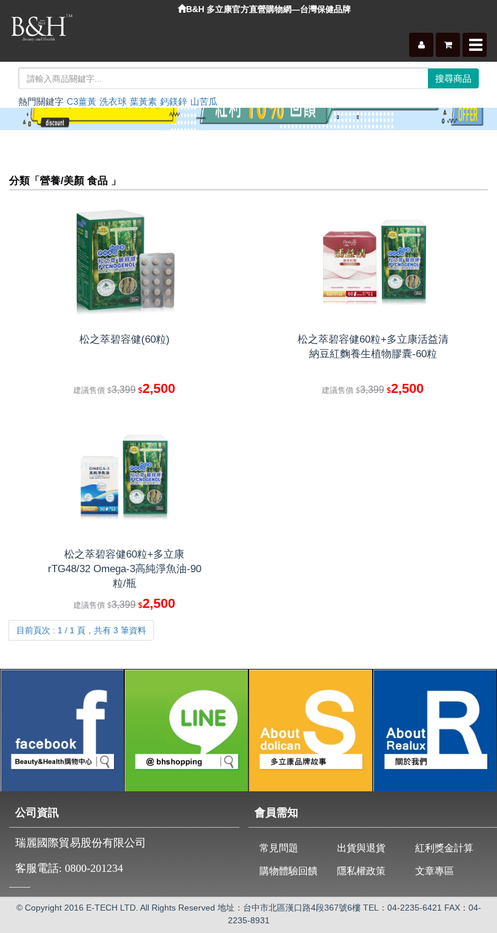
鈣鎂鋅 (173, 101)
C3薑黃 (81, 101)
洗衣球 (113, 101)
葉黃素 (143, 101)
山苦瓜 (204, 101)
